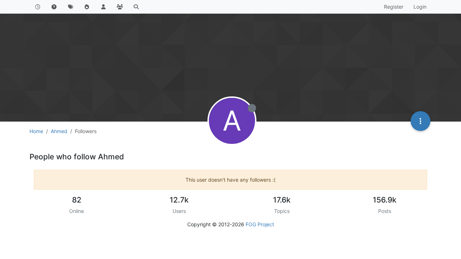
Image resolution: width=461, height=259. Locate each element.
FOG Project (260, 224)
